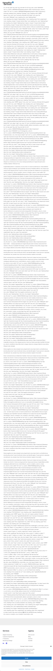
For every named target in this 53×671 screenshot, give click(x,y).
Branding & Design (7, 640)
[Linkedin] (6, 643)
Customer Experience (8, 636)
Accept (26, 658)
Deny (26, 662)
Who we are (31, 634)
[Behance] (3, 643)
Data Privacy (27, 669)
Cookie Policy (21, 669)
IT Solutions (6, 638)
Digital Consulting (7, 634)
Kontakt (30, 640)
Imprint (32, 669)
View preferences (26, 666)
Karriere (30, 638)
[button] (51, 646)
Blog (29, 636)
